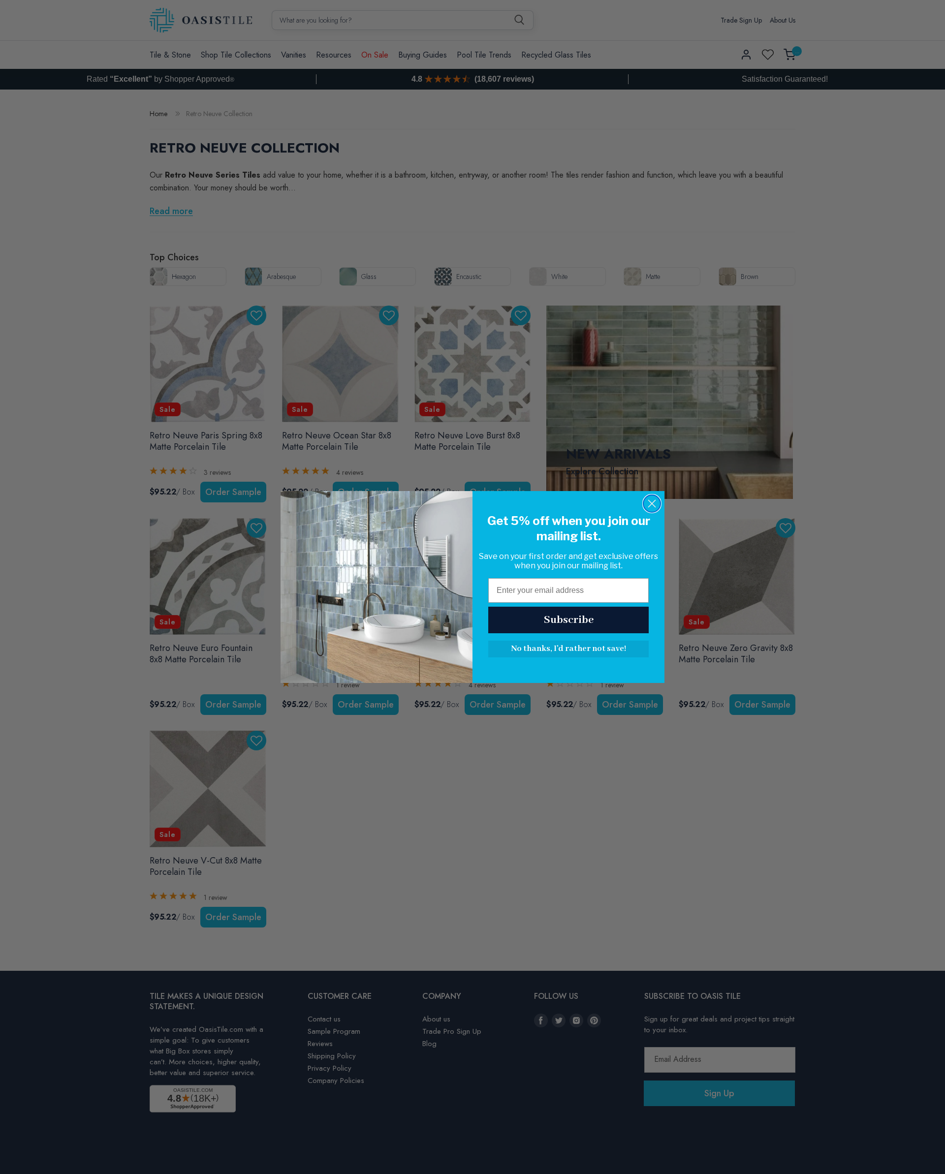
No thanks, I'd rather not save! (568, 649)
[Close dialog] (652, 503)
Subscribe (569, 620)
